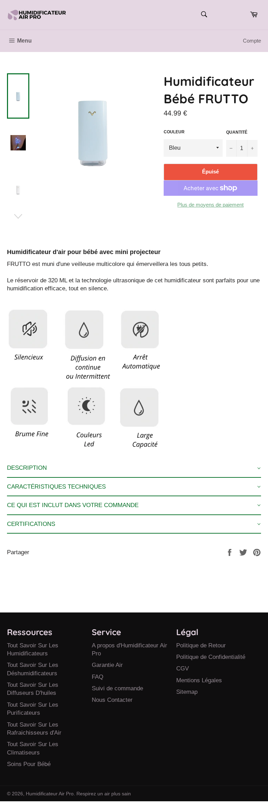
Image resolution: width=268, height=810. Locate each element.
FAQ (97, 677)
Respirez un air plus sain (103, 793)
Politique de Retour (201, 645)
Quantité (236, 132)
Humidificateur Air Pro (50, 793)
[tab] (134, 468)
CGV (182, 668)
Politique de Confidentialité (210, 657)
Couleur (174, 131)
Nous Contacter (112, 700)
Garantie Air (107, 665)
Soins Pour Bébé (29, 764)
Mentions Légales (199, 680)
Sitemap (187, 692)
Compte (252, 41)
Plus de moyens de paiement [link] (210, 205)
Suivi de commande (117, 688)
